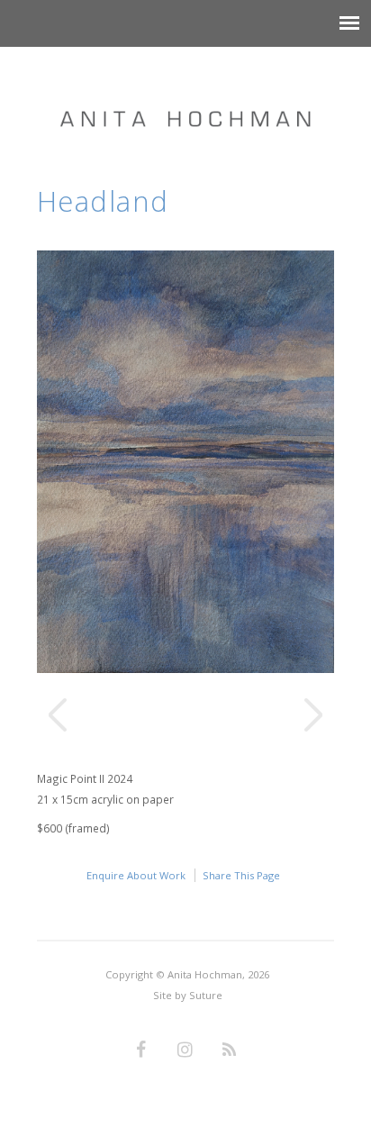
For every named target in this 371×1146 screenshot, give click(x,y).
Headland (103, 201)
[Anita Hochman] (185, 101)
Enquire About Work (136, 875)
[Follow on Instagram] (185, 1050)
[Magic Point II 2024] (186, 668)
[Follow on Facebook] (141, 1050)
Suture (205, 995)
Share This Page (241, 875)
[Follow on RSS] (230, 1050)
